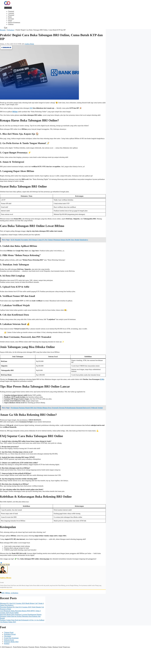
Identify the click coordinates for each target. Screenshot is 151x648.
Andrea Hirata (5, 578)
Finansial (11, 15)
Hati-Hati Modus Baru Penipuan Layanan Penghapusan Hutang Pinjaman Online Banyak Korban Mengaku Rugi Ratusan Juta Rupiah (20, 616)
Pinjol (10, 21)
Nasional (11, 11)
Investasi (11, 19)
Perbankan (10, 30)
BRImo (15, 111)
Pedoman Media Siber (11, 642)
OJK (102, 379)
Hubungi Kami (9, 640)
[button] (5, 28)
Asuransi (11, 13)
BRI (31, 108)
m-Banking (14, 593)
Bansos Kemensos (14, 22)
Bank (10, 17)
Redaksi (6, 643)
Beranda (2, 30)
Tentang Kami (8, 632)
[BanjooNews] (7, 5)
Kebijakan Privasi (10, 634)
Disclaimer (7, 636)
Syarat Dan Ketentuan (11, 638)
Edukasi (10, 24)
